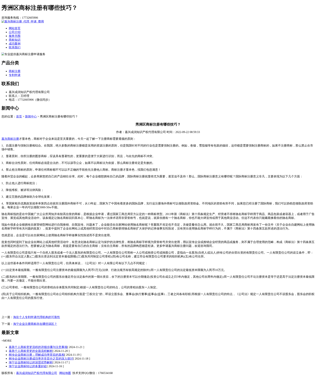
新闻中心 (31, 116)
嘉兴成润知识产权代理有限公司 (36, 373)
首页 (19, 116)
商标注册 (14, 71)
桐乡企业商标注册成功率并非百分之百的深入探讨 (41, 358)
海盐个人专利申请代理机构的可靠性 (36, 317)
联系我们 (14, 47)
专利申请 (14, 75)
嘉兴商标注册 (10, 138)
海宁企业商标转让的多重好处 (28, 366)
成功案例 (14, 43)
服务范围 (14, 35)
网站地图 (65, 373)
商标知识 (14, 39)
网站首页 (14, 28)
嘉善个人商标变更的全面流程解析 (31, 350)
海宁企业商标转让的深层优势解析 (31, 362)
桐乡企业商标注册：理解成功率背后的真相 (36, 354)
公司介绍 (14, 32)
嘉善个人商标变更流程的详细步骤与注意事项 (38, 347)
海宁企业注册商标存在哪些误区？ (35, 323)
